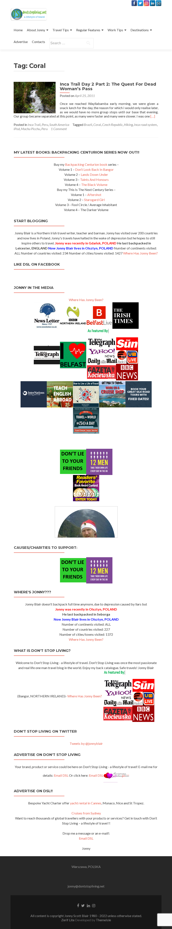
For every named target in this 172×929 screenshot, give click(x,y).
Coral (97, 125)
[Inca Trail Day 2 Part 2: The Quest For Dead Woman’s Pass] (35, 97)
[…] (152, 116)
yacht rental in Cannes (85, 803)
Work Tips (115, 30)
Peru (45, 125)
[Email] (159, 3)
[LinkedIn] (152, 3)
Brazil (88, 125)
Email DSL (61, 775)
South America (59, 125)
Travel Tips (60, 30)
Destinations (139, 30)
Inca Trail (34, 125)
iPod (17, 129)
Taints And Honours (94, 179)
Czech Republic (112, 125)
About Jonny (36, 30)
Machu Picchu (30, 129)
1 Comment (59, 129)
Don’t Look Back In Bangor (94, 169)
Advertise (21, 42)
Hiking (128, 125)
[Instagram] (146, 3)
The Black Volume (94, 185)
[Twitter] (140, 3)
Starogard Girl (94, 200)
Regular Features (88, 30)
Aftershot (94, 195)
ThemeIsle (103, 920)
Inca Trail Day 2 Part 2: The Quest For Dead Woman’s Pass (108, 86)
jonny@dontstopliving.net (86, 886)
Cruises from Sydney (86, 813)
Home (18, 30)
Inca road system (145, 125)
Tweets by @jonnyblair (86, 743)
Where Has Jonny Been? (140, 253)
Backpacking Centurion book (86, 164)
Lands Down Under (94, 174)
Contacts (38, 42)
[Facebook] (134, 3)
